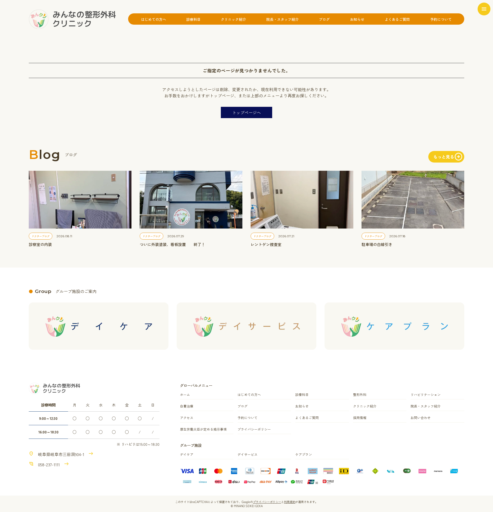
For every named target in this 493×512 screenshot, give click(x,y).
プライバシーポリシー (254, 429)
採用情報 (359, 417)
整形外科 (359, 394)
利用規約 (289, 502)
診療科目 (193, 19)
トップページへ (246, 112)
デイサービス (248, 454)
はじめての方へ (153, 19)
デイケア (186, 454)
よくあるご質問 (397, 19)
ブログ (324, 19)
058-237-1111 (49, 464)
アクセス (186, 417)
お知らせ (357, 19)
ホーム (185, 394)
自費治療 (186, 406)
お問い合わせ (421, 417)
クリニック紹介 (233, 19)
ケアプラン (303, 454)
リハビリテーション (426, 394)
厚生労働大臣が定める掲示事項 (203, 429)
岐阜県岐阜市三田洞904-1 (61, 454)
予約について (441, 19)
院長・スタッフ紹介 (282, 19)
